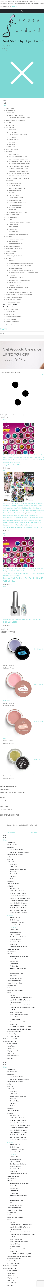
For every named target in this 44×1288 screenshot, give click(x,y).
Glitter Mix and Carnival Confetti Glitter (23, 273)
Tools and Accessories (14, 297)
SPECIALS (32, 460)
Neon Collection (15, 200)
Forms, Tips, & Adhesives (14, 256)
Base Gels (12, 130)
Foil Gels (12, 193)
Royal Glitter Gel (15, 207)
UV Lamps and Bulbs (13, 1036)
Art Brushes (13, 241)
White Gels (12, 144)
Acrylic (8, 122)
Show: (2, 417)
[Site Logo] (22, 29)
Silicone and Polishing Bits (18, 234)
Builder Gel (10, 127)
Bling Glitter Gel (15, 183)
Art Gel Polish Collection (18, 156)
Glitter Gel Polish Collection (19, 161)
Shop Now (27, 361)
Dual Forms (10, 253)
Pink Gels (12, 137)
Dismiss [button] (14, 6)
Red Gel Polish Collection (18, 176)
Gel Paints (9, 181)
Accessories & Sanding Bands (19, 222)
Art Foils (12, 261)
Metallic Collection (16, 198)
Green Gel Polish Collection (19, 166)
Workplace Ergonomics (14, 299)
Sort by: (2, 415)
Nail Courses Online (16, 115)
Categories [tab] (33, 832)
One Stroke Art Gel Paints (18, 202)
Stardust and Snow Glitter (18, 287)
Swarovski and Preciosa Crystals (21, 292)
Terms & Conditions (12, 321)
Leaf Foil (12, 275)
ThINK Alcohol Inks (12, 215)
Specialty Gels (14, 139)
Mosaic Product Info (9, 307)
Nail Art (8, 258)
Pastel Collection (15, 205)
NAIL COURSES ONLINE (11, 1039)
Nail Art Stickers (15, 282)
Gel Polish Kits (14, 154)
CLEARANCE (10, 108)
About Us (9, 324)
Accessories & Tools (16, 239)
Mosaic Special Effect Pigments (20, 265)
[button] (22, 11)
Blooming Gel (10, 147)
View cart (12, 48)
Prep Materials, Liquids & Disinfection (19, 295)
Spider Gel (12, 210)
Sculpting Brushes (16, 244)
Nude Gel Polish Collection (18, 171)
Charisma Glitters (15, 268)
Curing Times (10, 312)
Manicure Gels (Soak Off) (18, 135)
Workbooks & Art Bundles (15, 120)
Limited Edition (14, 195)
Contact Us (10, 314)
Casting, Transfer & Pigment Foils (21, 263)
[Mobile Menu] (22, 96)
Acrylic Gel (10, 125)
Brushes (9, 236)
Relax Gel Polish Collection (19, 178)
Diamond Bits (13, 229)
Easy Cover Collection (17, 188)
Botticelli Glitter (15, 185)
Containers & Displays (13, 246)
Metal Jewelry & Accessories (19, 280)
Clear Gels (13, 132)
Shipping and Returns (13, 317)
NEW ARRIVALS (10, 110)
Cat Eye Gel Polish (12, 149)
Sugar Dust (13, 290)
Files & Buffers (11, 251)
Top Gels (12, 142)
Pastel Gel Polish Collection (19, 173)
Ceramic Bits (13, 227)
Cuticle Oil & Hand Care (14, 248)
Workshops (10, 113)
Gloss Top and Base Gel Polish (19, 164)
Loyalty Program (12, 309)
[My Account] (21, 93)
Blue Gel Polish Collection (18, 159)
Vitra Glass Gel (11, 217)
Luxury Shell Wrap (16, 278)
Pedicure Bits (14, 231)
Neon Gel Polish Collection (18, 168)
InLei (4, 837)
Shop (4, 105)
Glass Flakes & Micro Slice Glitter (21, 270)
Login (5, 835)
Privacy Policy (11, 319)
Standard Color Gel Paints (18, 212)
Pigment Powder (14, 285)
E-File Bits (9, 219)
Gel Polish (9, 152)
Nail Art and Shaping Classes (19, 118)
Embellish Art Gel (15, 190)
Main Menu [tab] (11, 832)
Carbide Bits (13, 224)
